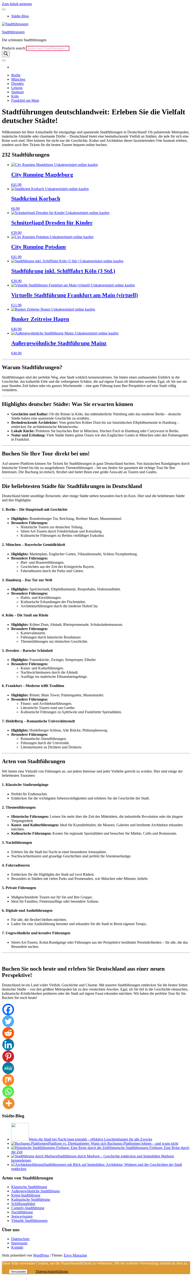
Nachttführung (22, 1212)
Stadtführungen (13, 32)
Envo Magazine (75, 1255)
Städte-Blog (20, 16)
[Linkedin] (8, 1045)
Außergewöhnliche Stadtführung (35, 1191)
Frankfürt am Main (25, 100)
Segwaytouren (22, 1216)
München (18, 79)
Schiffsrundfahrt (23, 1204)
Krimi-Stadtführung (25, 1195)
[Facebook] (8, 1009)
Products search (14, 48)
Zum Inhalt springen (17, 4)
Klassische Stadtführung (29, 1187)
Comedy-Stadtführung (27, 1208)
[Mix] (8, 1080)
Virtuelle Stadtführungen (29, 1221)
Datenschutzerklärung (52, 1271)
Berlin (15, 75)
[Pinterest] (8, 1056)
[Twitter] (8, 1021)
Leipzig (16, 88)
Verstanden (18, 1271)
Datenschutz (20, 1239)
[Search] (6, 54)
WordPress (41, 1255)
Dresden (17, 84)
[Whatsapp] (8, 1091)
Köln (15, 96)
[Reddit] (8, 1033)
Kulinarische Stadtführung (30, 1199)
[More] (8, 1103)
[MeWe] (8, 1068)
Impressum (19, 1243)
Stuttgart (17, 92)
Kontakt (17, 1247)
